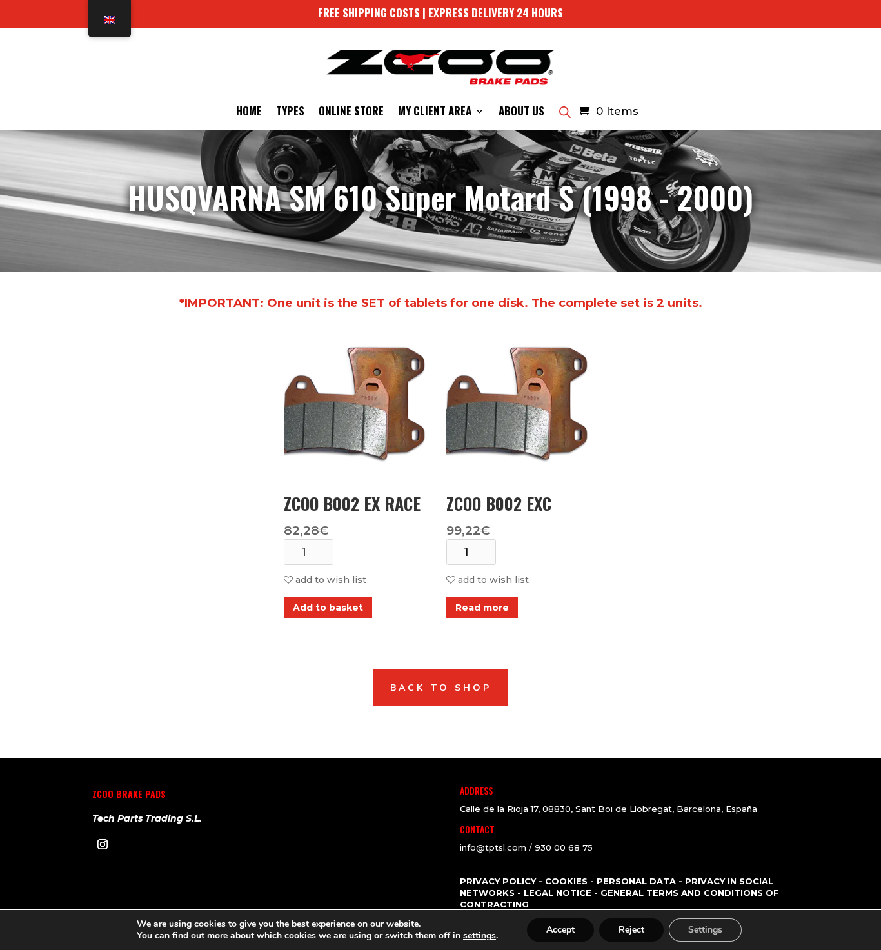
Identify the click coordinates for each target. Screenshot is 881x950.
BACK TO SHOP (440, 688)
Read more (482, 607)
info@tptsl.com (493, 847)
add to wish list (329, 580)
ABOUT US (521, 112)
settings (479, 936)
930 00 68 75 (564, 847)
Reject (631, 930)
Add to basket (328, 607)
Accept (560, 930)
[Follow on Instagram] (102, 844)
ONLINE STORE (351, 112)
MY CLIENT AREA (434, 112)
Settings (705, 930)
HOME (249, 112)
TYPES (290, 112)
